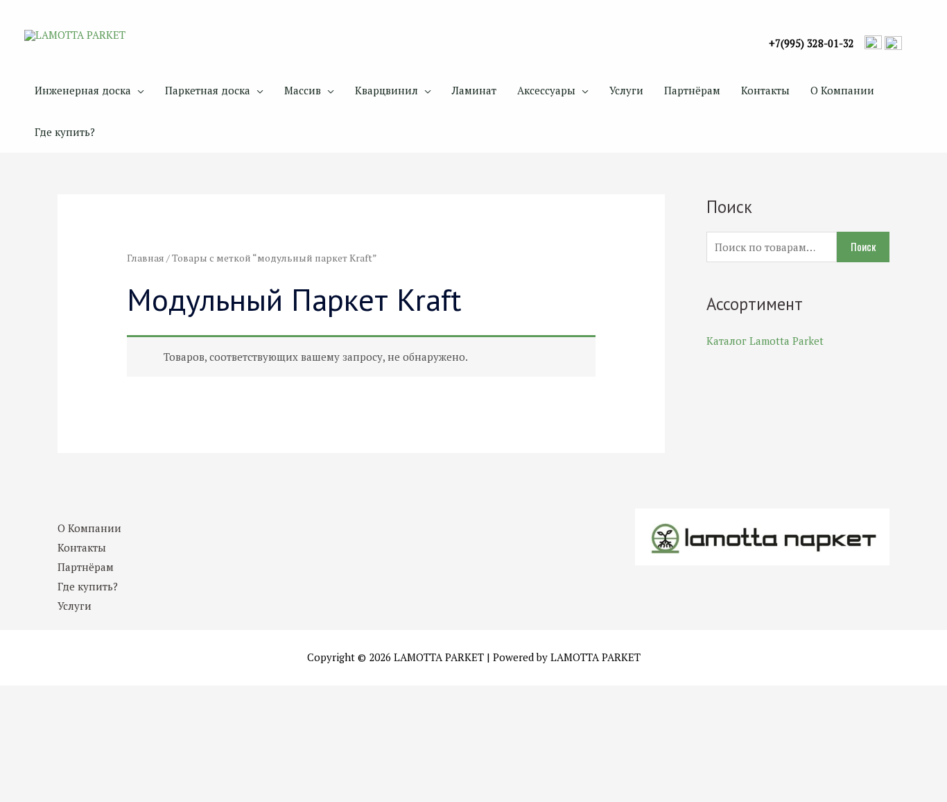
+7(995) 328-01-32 (811, 43)
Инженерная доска (83, 90)
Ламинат (474, 90)
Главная (145, 258)
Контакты (765, 90)
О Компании (842, 90)
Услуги (626, 90)
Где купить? (65, 132)
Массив (302, 90)
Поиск (863, 246)
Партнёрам (692, 90)
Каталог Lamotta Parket (765, 341)
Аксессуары (546, 90)
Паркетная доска (207, 90)
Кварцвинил (386, 90)
